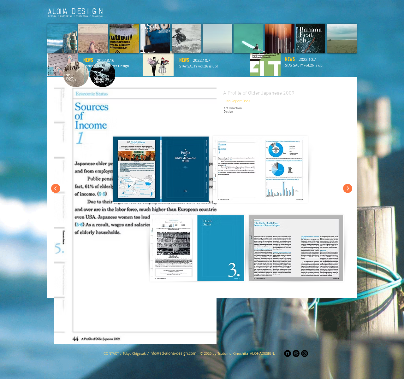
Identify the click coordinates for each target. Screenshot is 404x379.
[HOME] (193, 11)
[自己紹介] (231, 11)
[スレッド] (296, 353)
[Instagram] (325, 11)
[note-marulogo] (287, 353)
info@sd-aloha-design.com (173, 353)
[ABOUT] (287, 11)
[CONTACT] (344, 11)
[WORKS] (306, 11)
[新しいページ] (212, 11)
